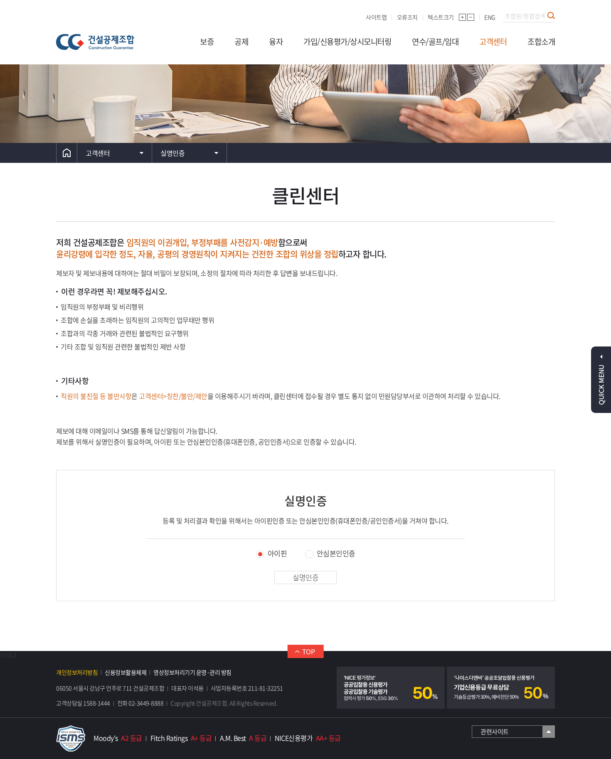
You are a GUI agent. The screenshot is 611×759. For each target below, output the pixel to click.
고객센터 (493, 41)
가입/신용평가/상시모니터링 (347, 41)
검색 (551, 15)
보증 (207, 41)
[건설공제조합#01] (95, 42)
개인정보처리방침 (77, 672)
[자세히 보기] (391, 688)
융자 (276, 41)
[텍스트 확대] (462, 17)
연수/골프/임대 (435, 41)
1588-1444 (96, 703)
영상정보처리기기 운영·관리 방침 (192, 672)
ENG (489, 17)
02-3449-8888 (145, 703)
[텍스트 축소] (470, 17)
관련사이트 (494, 731)
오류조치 (407, 17)
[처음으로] (66, 153)
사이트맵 (376, 17)
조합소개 (541, 41)
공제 (241, 41)
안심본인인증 (336, 554)
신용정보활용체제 (125, 672)
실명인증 (172, 153)
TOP (308, 651)
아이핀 (277, 554)
